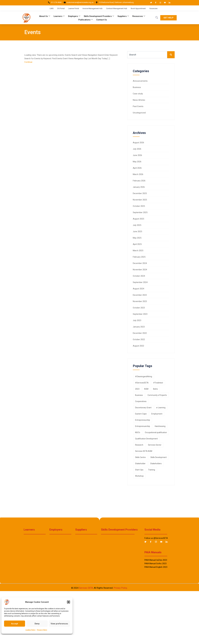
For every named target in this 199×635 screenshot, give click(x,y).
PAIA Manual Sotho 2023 (155, 563)
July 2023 (137, 320)
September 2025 (140, 212)
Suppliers (122, 16)
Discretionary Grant (143, 407)
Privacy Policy (42, 630)
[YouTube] (164, 3)
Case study (138, 93)
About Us (43, 16)
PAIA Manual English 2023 (155, 567)
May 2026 (137, 161)
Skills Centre (140, 457)
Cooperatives (140, 401)
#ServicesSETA (142, 383)
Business (137, 87)
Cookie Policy (30, 630)
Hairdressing (160, 426)
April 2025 (137, 244)
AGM (146, 389)
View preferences (59, 623)
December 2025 (140, 193)
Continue (28, 62)
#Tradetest (158, 383)
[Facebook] (154, 3)
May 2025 (137, 238)
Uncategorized (139, 112)
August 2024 (138, 288)
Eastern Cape (141, 414)
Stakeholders (156, 463)
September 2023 (140, 314)
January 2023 (139, 327)
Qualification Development (146, 439)
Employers (73, 16)
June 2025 (137, 231)
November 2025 (140, 200)
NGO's (137, 432)
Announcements (140, 81)
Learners (58, 16)
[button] (68, 602)
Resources (137, 16)
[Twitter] (150, 3)
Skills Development (158, 457)
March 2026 (138, 174)
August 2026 (138, 142)
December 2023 (140, 295)
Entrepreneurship (142, 420)
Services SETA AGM (143, 451)
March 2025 (138, 250)
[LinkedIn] (168, 3)
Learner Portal (73, 8)
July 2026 (137, 149)
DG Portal (61, 8)
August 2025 (138, 219)
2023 (137, 389)
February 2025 (139, 257)
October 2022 (139, 339)
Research (139, 445)
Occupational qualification (156, 432)
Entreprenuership (142, 426)
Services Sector (154, 445)
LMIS (52, 8)
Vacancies (153, 8)
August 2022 (138, 346)
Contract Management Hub (116, 8)
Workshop (139, 476)
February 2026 (139, 180)
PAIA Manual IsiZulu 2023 (155, 560)
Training (151, 470)
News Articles (139, 100)
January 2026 (139, 187)
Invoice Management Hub (92, 8)
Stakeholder (140, 463)
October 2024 (139, 276)
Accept (14, 623)
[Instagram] (159, 3)
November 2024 (140, 269)
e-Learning (160, 407)
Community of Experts (157, 395)
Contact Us (101, 20)
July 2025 (137, 225)
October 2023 (139, 307)
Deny (37, 623)
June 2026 (137, 155)
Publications (84, 20)
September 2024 (140, 282)
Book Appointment (138, 8)
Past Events (138, 106)
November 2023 (140, 301)
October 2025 (139, 206)
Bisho (155, 389)
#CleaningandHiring (143, 376)
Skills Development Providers (98, 16)
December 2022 (140, 333)
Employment (156, 414)
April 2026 (137, 168)
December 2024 (140, 263)
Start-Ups (139, 470)
